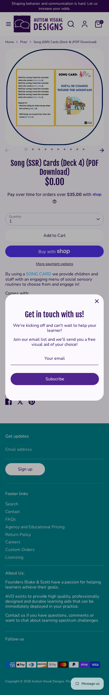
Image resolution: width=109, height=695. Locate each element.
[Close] (97, 301)
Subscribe (55, 379)
